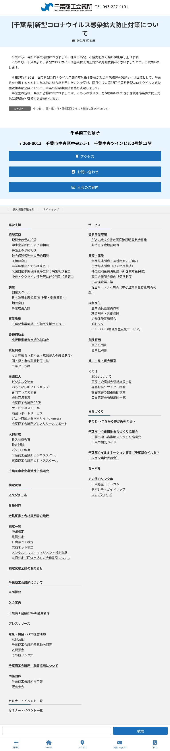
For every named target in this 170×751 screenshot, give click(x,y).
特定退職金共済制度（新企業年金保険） (119, 271)
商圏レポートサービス (27, 413)
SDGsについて (101, 376)
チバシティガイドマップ (108, 489)
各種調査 (18, 650)
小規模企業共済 (102, 282)
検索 (140, 731)
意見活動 (18, 639)
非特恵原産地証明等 (105, 245)
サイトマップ (51, 209)
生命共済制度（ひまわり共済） (113, 266)
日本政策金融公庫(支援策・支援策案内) (39, 297)
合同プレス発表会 (24, 392)
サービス (94, 225)
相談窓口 (18, 303)
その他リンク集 (22, 655)
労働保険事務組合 (103, 318)
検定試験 (18, 445)
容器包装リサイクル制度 (108, 387)
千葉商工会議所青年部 (27, 681)
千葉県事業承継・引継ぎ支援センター (38, 324)
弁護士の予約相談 (24, 250)
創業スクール (21, 292)
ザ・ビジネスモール (26, 408)
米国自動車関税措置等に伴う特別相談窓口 (41, 271)
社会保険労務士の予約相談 (30, 255)
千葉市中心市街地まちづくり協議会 (116, 437)
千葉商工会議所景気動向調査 (32, 644)
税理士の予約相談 (24, 240)
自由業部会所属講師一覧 (108, 397)
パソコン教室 (21, 450)
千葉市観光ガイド (103, 442)
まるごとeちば (101, 494)
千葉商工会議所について (26, 582)
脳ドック (97, 324)
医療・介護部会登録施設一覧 (111, 381)
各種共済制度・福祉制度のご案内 (114, 261)
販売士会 (18, 686)
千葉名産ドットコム (105, 484)
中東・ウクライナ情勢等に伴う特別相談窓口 (43, 276)
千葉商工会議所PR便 (26, 403)
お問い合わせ (119, 747)
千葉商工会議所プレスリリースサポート (39, 424)
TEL (155, 747)
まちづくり (96, 411)
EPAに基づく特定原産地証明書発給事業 (119, 240)
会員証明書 (99, 350)
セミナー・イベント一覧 (26, 700)
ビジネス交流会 (22, 381)
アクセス (82, 747)
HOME (49, 747)
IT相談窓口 (19, 261)
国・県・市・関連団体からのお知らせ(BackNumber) (77, 108)
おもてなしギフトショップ (30, 387)
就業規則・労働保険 (105, 313)
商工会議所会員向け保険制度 (111, 276)
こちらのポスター (89, 93)
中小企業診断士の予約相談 (30, 245)
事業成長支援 (21, 308)
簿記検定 (18, 531)
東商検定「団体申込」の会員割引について (41, 558)
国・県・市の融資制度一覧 (30, 360)
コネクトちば (21, 366)
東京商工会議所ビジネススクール (35, 460)
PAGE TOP (163, 731)
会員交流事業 (21, 397)
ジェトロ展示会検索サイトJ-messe (37, 418)
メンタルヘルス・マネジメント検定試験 (40, 552)
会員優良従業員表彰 (105, 308)
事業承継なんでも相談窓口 (30, 266)
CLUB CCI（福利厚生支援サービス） (116, 329)
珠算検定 (18, 537)
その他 (37, 108)
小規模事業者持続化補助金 (30, 339)
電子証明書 (99, 345)
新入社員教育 (21, 439)
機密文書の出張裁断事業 (108, 392)
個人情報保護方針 (23, 209)
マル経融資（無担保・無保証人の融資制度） (43, 355)
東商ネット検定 (22, 547)
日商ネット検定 (22, 542)
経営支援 (15, 225)
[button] (85, 156)
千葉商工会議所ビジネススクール (35, 455)
